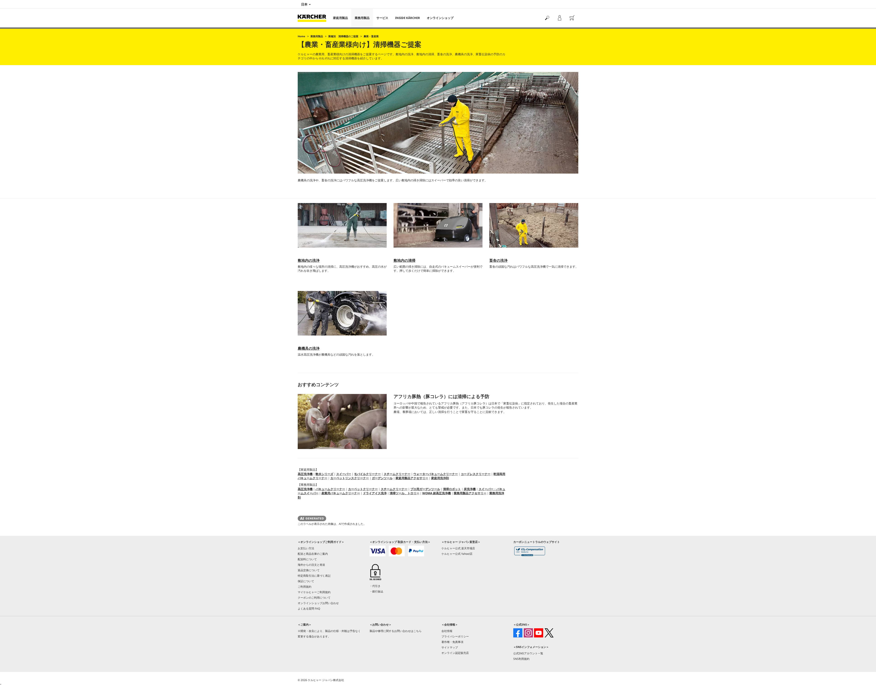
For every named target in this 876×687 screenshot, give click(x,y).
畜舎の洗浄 (498, 260)
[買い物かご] (572, 18)
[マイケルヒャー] (559, 18)
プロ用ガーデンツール (425, 489)
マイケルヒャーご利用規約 (314, 592)
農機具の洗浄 (309, 348)
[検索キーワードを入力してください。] (547, 18)
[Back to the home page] (314, 18)
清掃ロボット (452, 489)
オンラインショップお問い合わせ (318, 603)
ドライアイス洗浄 (375, 493)
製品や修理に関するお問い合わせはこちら (396, 631)
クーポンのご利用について (314, 598)
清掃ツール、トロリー (404, 493)
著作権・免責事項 (452, 642)
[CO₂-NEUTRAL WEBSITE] (529, 552)
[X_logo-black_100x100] (549, 632)
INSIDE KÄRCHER (407, 18)
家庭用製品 (340, 18)
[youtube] (538, 632)
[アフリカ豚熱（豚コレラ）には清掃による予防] (342, 421)
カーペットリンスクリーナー (349, 478)
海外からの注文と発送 (311, 565)
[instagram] (528, 632)
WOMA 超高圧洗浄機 (436, 493)
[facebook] (517, 632)
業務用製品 (362, 18)
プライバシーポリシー (455, 636)
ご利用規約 (304, 587)
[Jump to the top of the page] (864, 678)
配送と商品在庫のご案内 (313, 554)
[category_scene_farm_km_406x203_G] (438, 225)
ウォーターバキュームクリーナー (435, 474)
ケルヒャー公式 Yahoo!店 (456, 554)
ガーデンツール (382, 478)
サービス (382, 18)
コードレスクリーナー (475, 474)
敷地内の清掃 (404, 260)
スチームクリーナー (397, 474)
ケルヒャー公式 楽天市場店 (458, 548)
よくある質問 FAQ (309, 608)
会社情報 (446, 631)
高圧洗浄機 (305, 474)
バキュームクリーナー (330, 489)
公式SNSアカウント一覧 (528, 653)
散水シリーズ (324, 474)
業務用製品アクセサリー (470, 493)
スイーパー (343, 474)
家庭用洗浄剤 (440, 478)
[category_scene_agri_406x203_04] (342, 313)
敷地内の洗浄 (309, 260)
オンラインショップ (440, 18)
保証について (306, 581)
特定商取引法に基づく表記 (314, 576)
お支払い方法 (306, 548)
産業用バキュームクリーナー (340, 493)
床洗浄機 (470, 489)
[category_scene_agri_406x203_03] (533, 225)
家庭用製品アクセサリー (412, 478)
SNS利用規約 (521, 659)
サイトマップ (449, 647)
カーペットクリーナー (363, 489)
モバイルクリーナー (367, 474)
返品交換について (309, 570)
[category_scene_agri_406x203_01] (342, 225)
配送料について (307, 559)
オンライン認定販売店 (455, 653)
